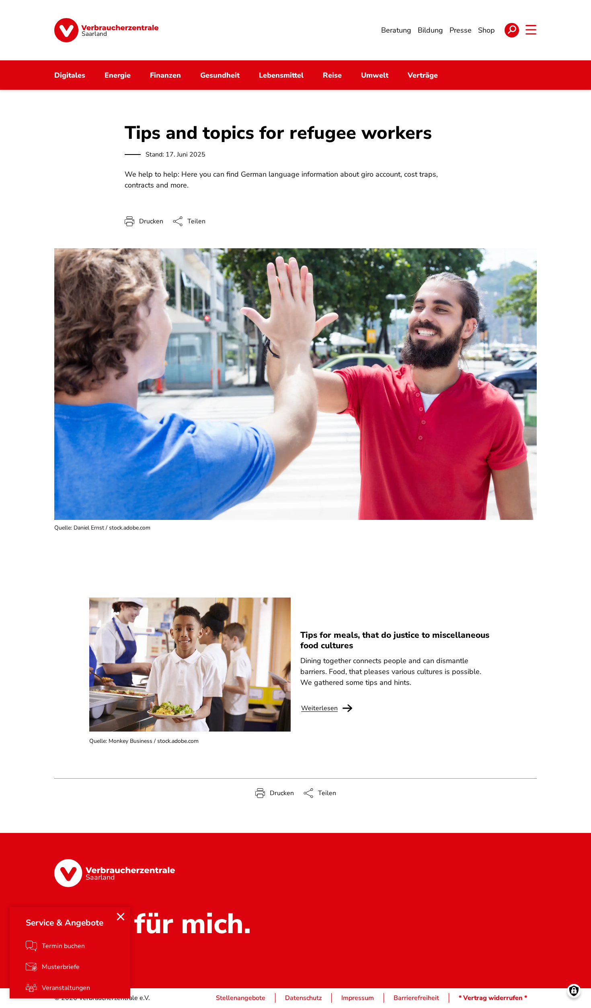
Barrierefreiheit (416, 998)
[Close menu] (120, 916)
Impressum (357, 998)
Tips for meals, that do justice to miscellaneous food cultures (394, 640)
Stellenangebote (240, 998)
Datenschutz (303, 998)
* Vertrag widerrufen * (493, 998)
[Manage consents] (574, 991)
